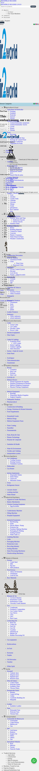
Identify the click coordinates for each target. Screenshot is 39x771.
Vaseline (9, 662)
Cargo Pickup (14, 722)
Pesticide (13, 115)
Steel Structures (15, 348)
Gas (8, 606)
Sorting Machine (12, 548)
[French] (38, 24)
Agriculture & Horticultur (15, 109)
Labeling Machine (13, 537)
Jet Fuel (9, 648)
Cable (9, 323)
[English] (36, 24)
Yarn (8, 708)
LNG (12, 615)
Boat (11, 743)
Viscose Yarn (14, 714)
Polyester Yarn (14, 712)
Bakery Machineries (13, 502)
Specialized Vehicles (13, 742)
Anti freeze (13, 730)
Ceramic (12, 279)
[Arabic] (34, 24)
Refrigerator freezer (13, 485)
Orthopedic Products (13, 399)
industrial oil (14, 632)
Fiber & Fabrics (12, 681)
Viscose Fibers (14, 688)
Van (11, 726)
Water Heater (11, 494)
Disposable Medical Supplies (19, 395)
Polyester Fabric (15, 684)
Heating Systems (15, 462)
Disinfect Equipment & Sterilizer (20, 383)
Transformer (11, 363)
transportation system (13, 453)
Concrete (13, 233)
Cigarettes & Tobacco (14, 287)
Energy (10, 758)
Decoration (10, 290)
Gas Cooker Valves (16, 611)
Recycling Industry (13, 546)
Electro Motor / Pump (17, 525)
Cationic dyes (14, 673)
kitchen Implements (13, 473)
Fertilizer (13, 113)
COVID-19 (10, 377)
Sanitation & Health (13, 444)
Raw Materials (11, 578)
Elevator (12, 271)
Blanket (12, 692)
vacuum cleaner (12, 490)
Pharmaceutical (12, 402)
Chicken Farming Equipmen (16, 504)
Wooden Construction (17, 238)
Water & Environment (14, 448)
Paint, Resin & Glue (13, 435)
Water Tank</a (14, 534)
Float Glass (19, 263)
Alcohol (12, 197)
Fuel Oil (12, 626)
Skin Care (13, 375)
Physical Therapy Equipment (19, 387)
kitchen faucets (17, 222)
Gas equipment (12, 640)
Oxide (12, 206)
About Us (9, 150)
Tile (11, 282)
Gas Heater (10, 468)
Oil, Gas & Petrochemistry (16, 762)
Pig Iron (12, 566)
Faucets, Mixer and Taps (18, 218)
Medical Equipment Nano (15, 421)
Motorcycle (13, 724)
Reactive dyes (14, 678)
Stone (12, 281)
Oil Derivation (11, 659)
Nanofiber (10, 428)
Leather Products (12, 312)
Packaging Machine (13, 541)
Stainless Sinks (15, 223)
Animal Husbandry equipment (19, 123)
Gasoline (13, 630)
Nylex (12, 306)
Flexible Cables (15, 328)
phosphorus (13, 208)
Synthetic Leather (15, 706)
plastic (12, 309)
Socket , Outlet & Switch (15, 351)
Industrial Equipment (13, 520)
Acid (11, 195)
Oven (9, 483)
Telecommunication (13, 360)
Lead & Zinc (14, 575)
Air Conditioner (12, 458)
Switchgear (10, 358)
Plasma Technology (13, 437)
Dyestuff (10, 671)
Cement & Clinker (16, 231)
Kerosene (10, 653)
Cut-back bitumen (15, 598)
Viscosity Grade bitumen (18, 603)
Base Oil (13, 622)
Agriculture (11, 755)
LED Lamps (17, 343)
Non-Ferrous (11, 570)
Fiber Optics (11, 335)
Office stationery (15, 316)
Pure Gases (13, 618)
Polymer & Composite (14, 440)
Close (2, 290)
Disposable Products (13, 300)
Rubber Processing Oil (17, 635)
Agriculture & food (12, 178)
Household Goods (13, 416)
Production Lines (12, 544)
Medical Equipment (13, 391)
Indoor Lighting (15, 345)
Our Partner (10, 12)
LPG (11, 616)
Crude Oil (13, 624)
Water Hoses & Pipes (17, 237)
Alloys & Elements (16, 572)
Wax (11, 211)
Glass (12, 261)
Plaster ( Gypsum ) (16, 235)
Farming (12, 111)
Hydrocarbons (11, 644)
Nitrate (12, 204)
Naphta (9, 655)
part (8, 728)
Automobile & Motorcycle (15, 719)
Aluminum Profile (16, 259)
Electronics (10, 267)
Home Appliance (11, 186)
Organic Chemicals (13, 193)
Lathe (9, 539)
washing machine (12, 492)
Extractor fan (14, 527)
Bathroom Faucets (19, 220)
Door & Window (12, 258)
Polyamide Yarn (15, 710)
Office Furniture (15, 293)
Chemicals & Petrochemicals (15, 180)
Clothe (12, 696)
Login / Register (9, 285)
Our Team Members (14, 13)
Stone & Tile (11, 277)
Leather (9, 704)
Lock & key (14, 273)
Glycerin (13, 202)
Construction (12, 757)
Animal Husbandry (13, 121)
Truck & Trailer (15, 749)
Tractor (12, 118)
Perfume (12, 373)
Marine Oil (13, 633)
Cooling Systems (15, 460)
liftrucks (12, 745)
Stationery (10, 314)
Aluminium (13, 302)
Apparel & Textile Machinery (16, 499)
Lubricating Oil (12, 621)
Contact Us (9, 152)
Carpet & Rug (14, 694)
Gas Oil (12, 628)
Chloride (13, 200)
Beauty (9, 368)
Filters (12, 736)
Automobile (14, 720)
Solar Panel (10, 353)
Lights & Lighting (12, 339)
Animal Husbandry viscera (18, 125)
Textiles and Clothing (14, 451)
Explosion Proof (15, 341)
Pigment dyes (14, 676)
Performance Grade (16, 601)
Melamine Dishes (15, 480)
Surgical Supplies (15, 397)
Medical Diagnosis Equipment (19, 385)
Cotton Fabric (14, 683)
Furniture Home (15, 292)
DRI (11, 564)
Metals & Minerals (11, 187)
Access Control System (17, 269)
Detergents (10, 296)
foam (11, 304)
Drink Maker (14, 477)
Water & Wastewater (14, 764)
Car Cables (13, 326)
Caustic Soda (14, 198)
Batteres (12, 732)
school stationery (15, 318)
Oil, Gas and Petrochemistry (18, 164)
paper (12, 308)
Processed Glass (18, 265)
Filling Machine (12, 513)
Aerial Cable (14, 325)
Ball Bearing (14, 522)
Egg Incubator (14, 506)
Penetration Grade (16, 599)
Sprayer (12, 117)
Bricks (12, 228)
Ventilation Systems (16, 464)
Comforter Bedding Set (17, 698)
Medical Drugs (11, 418)
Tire (11, 739)
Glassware (13, 478)
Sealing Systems (15, 533)
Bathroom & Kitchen (13, 216)
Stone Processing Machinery (16, 551)
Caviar (12, 126)
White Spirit (11, 666)
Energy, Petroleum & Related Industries (19, 409)
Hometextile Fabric (13, 690)
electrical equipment (13, 332)
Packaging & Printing (17, 531)
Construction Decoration (15, 255)
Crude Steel (14, 562)
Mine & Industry (13, 760)
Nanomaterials (11, 430)
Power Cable (14, 330)
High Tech (9, 184)
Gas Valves (13, 613)
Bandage (13, 393)
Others (12, 737)
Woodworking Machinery (15, 553)
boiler (12, 524)
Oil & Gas (9, 189)
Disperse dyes (14, 675)
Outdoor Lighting (15, 347)
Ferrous (9, 560)
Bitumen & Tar (12, 596)
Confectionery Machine (14, 511)
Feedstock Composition (17, 609)
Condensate (14, 607)
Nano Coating (11, 425)
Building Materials (13, 226)
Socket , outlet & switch (17, 275)
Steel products (14, 567)
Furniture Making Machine (18, 529)
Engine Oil (13, 734)
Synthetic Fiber (15, 686)
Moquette (13, 699)
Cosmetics (13, 369)
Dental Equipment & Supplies (19, 381)
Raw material (14, 209)
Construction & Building (15, 407)
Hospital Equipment (13, 515)
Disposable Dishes (16, 475)
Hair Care (13, 371)
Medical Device (12, 380)
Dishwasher (11, 466)
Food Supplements (13, 411)
